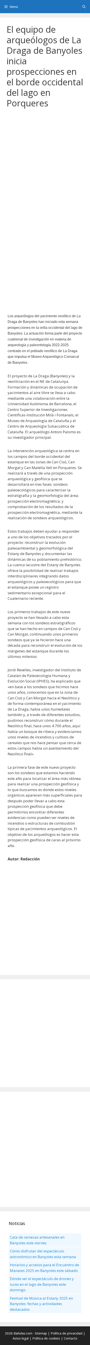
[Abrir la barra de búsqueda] (84, 6)
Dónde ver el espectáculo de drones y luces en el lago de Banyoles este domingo (42, 1284)
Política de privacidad (66, 1333)
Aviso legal (21, 1338)
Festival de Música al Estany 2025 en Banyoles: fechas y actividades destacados (41, 1304)
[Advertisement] (45, 161)
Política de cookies (46, 1338)
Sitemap (41, 1333)
